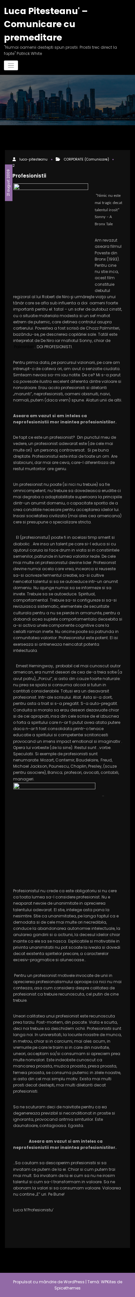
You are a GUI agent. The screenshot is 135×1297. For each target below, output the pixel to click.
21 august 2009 (8, 182)
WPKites (109, 1282)
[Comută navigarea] (11, 65)
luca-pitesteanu (33, 159)
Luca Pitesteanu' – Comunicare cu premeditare (46, 24)
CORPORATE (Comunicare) (86, 159)
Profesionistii (29, 175)
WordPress (74, 1282)
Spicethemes (67, 1288)
